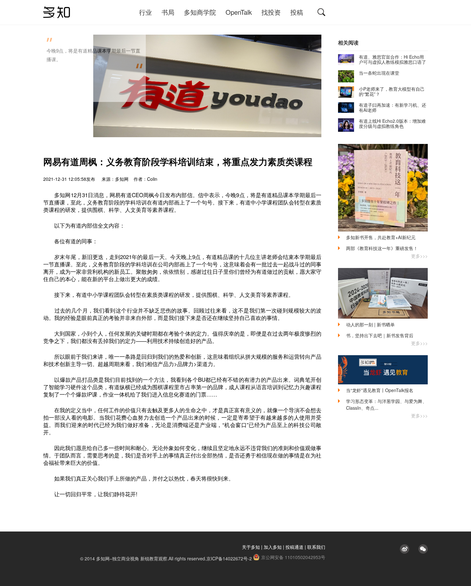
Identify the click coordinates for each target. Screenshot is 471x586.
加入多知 (273, 547)
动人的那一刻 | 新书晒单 (370, 324)
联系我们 (316, 547)
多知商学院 (200, 12)
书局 (167, 12)
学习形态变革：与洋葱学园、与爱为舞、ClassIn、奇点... (386, 404)
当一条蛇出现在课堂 (379, 72)
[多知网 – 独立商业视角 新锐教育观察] (56, 12)
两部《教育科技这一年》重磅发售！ (382, 248)
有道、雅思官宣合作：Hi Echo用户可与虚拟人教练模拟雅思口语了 (392, 59)
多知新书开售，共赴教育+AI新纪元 (381, 237)
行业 (145, 12)
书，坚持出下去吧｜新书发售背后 (379, 335)
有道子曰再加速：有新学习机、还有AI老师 (392, 107)
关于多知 (251, 547)
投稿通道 (294, 547)
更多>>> (419, 256)
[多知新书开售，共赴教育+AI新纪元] (383, 187)
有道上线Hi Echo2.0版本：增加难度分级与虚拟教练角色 (392, 123)
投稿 (296, 12)
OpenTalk (239, 12)
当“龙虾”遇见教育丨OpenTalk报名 (379, 390)
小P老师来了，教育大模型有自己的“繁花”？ (392, 91)
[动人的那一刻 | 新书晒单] (383, 293)
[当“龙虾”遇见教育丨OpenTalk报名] (383, 369)
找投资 (271, 12)
